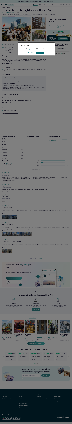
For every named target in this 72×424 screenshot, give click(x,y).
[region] (36, 49)
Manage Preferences (32, 52)
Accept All (40, 52)
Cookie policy (30, 49)
